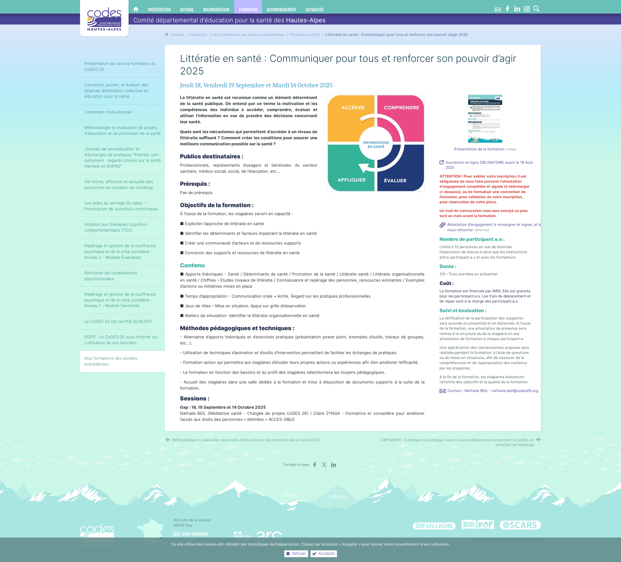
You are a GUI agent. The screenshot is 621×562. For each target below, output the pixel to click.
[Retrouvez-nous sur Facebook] (507, 7)
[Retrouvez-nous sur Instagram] (527, 7)
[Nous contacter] (498, 7)
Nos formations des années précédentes (248, 34)
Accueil (178, 34)
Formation (198, 34)
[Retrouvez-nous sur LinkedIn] (517, 7)
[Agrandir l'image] (376, 142)
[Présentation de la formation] (485, 118)
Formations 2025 (304, 34)
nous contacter (195, 534)
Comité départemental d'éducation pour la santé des (229, 20)
